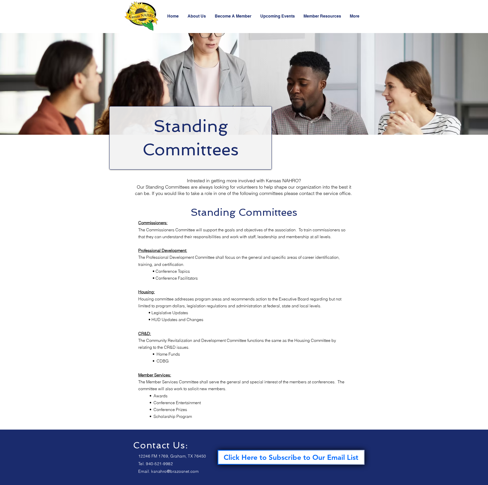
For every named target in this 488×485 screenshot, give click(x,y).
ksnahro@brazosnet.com (175, 471)
